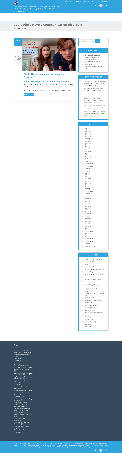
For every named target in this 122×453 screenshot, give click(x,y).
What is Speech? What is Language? (21, 427)
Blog (67, 17)
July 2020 (87, 131)
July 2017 (87, 176)
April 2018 (87, 156)
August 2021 (88, 129)
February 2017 (88, 189)
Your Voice (17, 432)
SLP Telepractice (89, 307)
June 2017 (87, 179)
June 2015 (87, 226)
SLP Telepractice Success (92, 62)
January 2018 (88, 164)
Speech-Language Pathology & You (94, 313)
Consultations (18, 358)
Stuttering (87, 317)
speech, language (44, 90)
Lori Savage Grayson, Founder (94, 85)
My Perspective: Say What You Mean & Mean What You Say (23, 374)
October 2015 (88, 216)
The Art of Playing (90, 322)
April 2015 (87, 228)
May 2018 (87, 154)
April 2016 (87, 211)
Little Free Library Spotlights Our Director (94, 67)
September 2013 (89, 246)
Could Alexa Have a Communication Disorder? (44, 76)
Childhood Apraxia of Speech (93, 279)
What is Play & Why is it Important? (21, 419)
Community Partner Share (92, 282)
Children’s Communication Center (22, 355)
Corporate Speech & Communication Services (92, 285)
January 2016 (88, 214)
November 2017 (89, 169)
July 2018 (87, 149)
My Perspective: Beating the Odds (22, 370)
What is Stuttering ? (20, 430)
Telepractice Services (91, 64)
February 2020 (88, 139)
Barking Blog (88, 272)
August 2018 (88, 146)
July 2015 (87, 224)
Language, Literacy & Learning (94, 291)
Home (17, 17)
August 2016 (88, 201)
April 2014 (87, 233)
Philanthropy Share (90, 305)
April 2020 (87, 134)
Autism (86, 264)
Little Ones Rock (89, 297)
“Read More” (30, 95)
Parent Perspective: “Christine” (23, 391)
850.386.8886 (103, 1)
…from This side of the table (93, 259)
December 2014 (89, 231)
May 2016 (87, 209)
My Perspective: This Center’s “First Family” (23, 381)
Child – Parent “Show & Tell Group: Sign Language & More (23, 351)
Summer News (89, 319)
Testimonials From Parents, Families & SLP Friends (22, 405)
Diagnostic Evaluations (21, 363)
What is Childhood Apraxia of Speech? (23, 415)
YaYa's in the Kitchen (90, 327)
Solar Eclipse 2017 (90, 310)
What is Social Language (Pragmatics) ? (21, 423)
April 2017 (87, 184)
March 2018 (88, 159)
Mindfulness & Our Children (93, 300)
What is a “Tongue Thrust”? (22, 412)
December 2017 (89, 166)
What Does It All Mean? (53, 17)
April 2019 (87, 144)
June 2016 (87, 206)
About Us (26, 17)
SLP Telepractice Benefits (92, 55)
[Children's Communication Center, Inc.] (16, 2)
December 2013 (89, 241)
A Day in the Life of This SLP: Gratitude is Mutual (93, 58)
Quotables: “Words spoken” (22, 393)
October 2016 (88, 196)
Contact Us (76, 17)
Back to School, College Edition (94, 269)
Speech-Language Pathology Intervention (23, 399)
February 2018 (88, 161)
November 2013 (89, 243)
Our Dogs (17, 385)
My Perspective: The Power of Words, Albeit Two (23, 378)
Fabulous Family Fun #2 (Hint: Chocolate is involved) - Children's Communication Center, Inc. (94, 113)
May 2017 (87, 181)
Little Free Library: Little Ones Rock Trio (95, 294)
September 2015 (89, 219)
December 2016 (89, 191)
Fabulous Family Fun (90, 288)
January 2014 (88, 238)
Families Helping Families (21, 365)
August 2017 (88, 174)
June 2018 (87, 151)
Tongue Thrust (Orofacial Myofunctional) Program (22, 409)
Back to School (89, 267)
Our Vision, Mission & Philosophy (20, 387)
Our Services (37, 17)
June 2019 (87, 141)
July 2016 (87, 204)
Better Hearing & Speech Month (94, 274)
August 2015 (88, 221)
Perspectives (88, 302)
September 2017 (89, 171)
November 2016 (89, 194)
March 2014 (88, 236)
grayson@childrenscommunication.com (81, 1)
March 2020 (88, 136)
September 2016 (89, 199)
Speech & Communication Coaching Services (22, 396)
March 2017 (88, 186)
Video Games (88, 324)
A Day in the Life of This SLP (93, 262)
